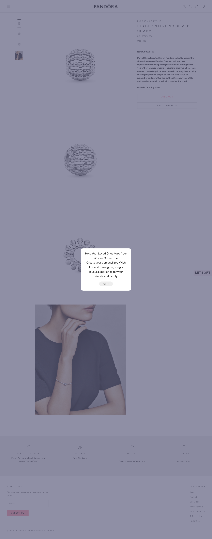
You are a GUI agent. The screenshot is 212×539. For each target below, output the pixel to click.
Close (106, 284)
